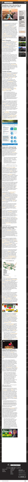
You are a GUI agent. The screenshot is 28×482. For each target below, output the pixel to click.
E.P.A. (13, 26)
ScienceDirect (4, 90)
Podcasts (12, 470)
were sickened (7, 197)
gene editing (14, 330)
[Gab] (23, 16)
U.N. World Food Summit (7, 298)
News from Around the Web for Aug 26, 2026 (22, 39)
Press (11, 471)
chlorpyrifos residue (14, 64)
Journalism (12, 469)
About (11, 472)
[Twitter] (21, 16)
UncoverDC (7, 3)
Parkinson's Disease (7, 88)
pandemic (10, 243)
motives (3, 356)
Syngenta (13, 200)
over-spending (10, 174)
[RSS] (21, 19)
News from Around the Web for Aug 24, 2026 (22, 49)
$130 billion (7, 111)
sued (6, 397)
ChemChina (4, 200)
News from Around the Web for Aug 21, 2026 (22, 55)
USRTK (8, 329)
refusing (15, 397)
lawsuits (6, 78)
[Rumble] (21, 18)
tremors (15, 88)
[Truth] (22, 18)
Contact (3, 470)
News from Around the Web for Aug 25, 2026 (22, 44)
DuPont (4, 103)
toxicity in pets (7, 105)
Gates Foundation (14, 279)
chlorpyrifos (4, 193)
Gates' (3, 285)
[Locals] (19, 19)
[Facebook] (19, 16)
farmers (12, 115)
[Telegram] (19, 18)
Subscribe (22, 31)
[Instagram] (22, 16)
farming (10, 321)
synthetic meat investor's (6, 241)
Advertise (4, 471)
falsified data (10, 211)
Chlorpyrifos (4, 41)
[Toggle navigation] (25, 2)
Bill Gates (4, 38)
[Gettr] (23, 18)
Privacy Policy (4, 469)
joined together (7, 112)
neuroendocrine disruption (7, 89)
